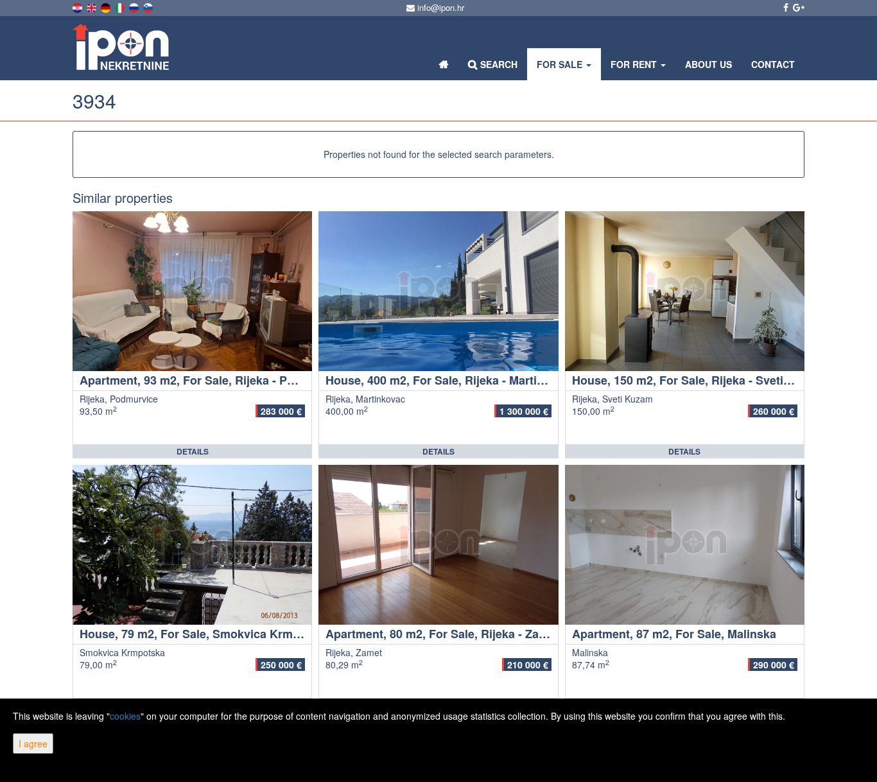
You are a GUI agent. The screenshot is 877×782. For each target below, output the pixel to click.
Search (497, 64)
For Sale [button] (561, 64)
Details (193, 451)
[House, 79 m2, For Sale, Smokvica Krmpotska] (192, 545)
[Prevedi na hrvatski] (78, 6)
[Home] (444, 64)
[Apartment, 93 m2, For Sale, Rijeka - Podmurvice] (192, 291)
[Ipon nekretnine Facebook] (784, 7)
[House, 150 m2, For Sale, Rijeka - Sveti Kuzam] (684, 291)
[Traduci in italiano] (120, 6)
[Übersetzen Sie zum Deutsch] (106, 6)
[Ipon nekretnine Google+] (797, 7)
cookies (125, 715)
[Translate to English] (92, 6)
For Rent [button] (635, 64)
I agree (33, 743)
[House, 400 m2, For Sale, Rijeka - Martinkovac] (438, 291)
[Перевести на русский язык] (135, 6)
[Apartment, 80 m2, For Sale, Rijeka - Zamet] (438, 545)
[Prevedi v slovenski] (149, 6)
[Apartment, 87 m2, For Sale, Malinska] (684, 545)
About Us (708, 64)
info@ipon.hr (439, 7)
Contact (773, 64)
